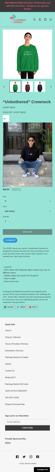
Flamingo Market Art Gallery (17, 357)
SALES (8, 364)
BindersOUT (10, 377)
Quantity (6, 217)
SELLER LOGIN (12, 397)
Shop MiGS (19, 112)
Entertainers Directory (14, 350)
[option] (15, 86)
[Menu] (50, 19)
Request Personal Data (15, 404)
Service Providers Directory (16, 344)
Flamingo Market (30, 463)
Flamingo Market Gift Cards (16, 384)
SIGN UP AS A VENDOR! (16, 391)
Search (8, 330)
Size (4, 196)
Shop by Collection (13, 337)
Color (5, 206)
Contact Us (10, 371)
